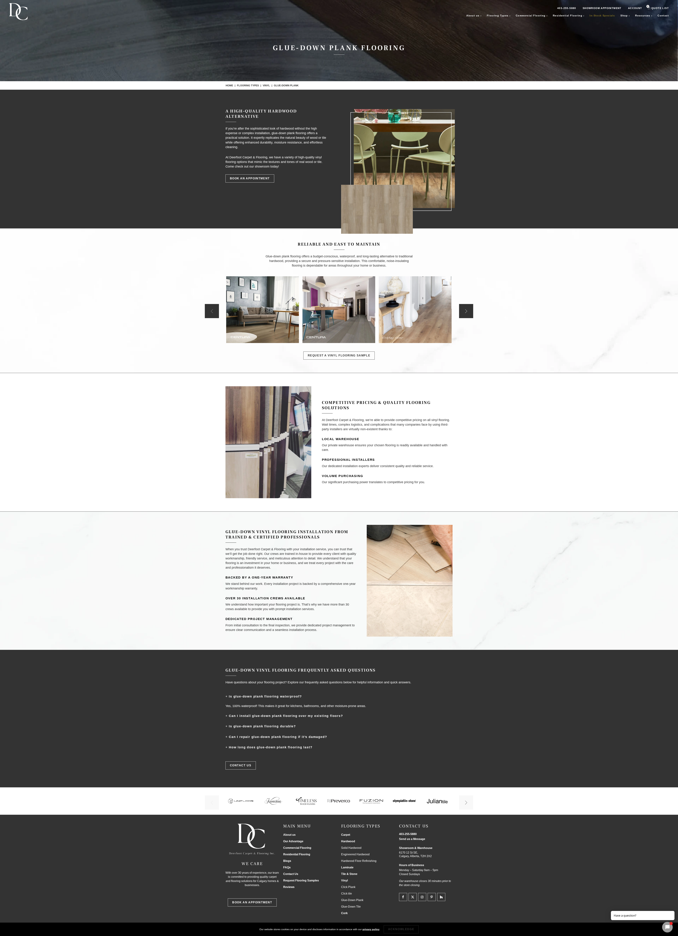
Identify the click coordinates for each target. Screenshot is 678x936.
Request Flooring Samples (301, 880)
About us (472, 15)
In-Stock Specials (602, 15)
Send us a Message (412, 838)
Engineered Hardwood (355, 854)
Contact (663, 15)
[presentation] (212, 311)
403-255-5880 (566, 8)
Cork (344, 913)
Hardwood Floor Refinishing (358, 860)
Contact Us (290, 873)
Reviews (289, 887)
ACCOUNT (635, 8)
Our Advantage (293, 841)
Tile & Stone (349, 873)
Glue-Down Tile (351, 906)
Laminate (347, 867)
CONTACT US (240, 765)
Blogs (287, 860)
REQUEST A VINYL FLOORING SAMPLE (339, 355)
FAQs (287, 867)
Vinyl (266, 85)
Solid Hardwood (351, 847)
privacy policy (370, 929)
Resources (642, 15)
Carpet (345, 834)
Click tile (346, 893)
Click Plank (348, 887)
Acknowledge (401, 929)
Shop (624, 15)
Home (229, 85)
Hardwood (348, 841)
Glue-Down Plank (352, 900)
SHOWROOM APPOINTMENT (602, 8)
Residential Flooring (567, 15)
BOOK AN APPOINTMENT (250, 178)
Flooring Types (498, 15)
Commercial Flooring (531, 15)
